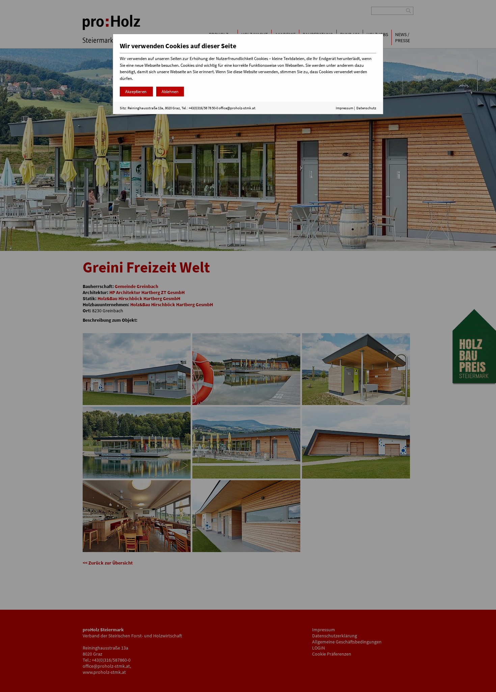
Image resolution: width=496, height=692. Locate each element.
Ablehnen (170, 91)
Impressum (344, 108)
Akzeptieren (136, 91)
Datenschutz (366, 108)
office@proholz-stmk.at (237, 108)
